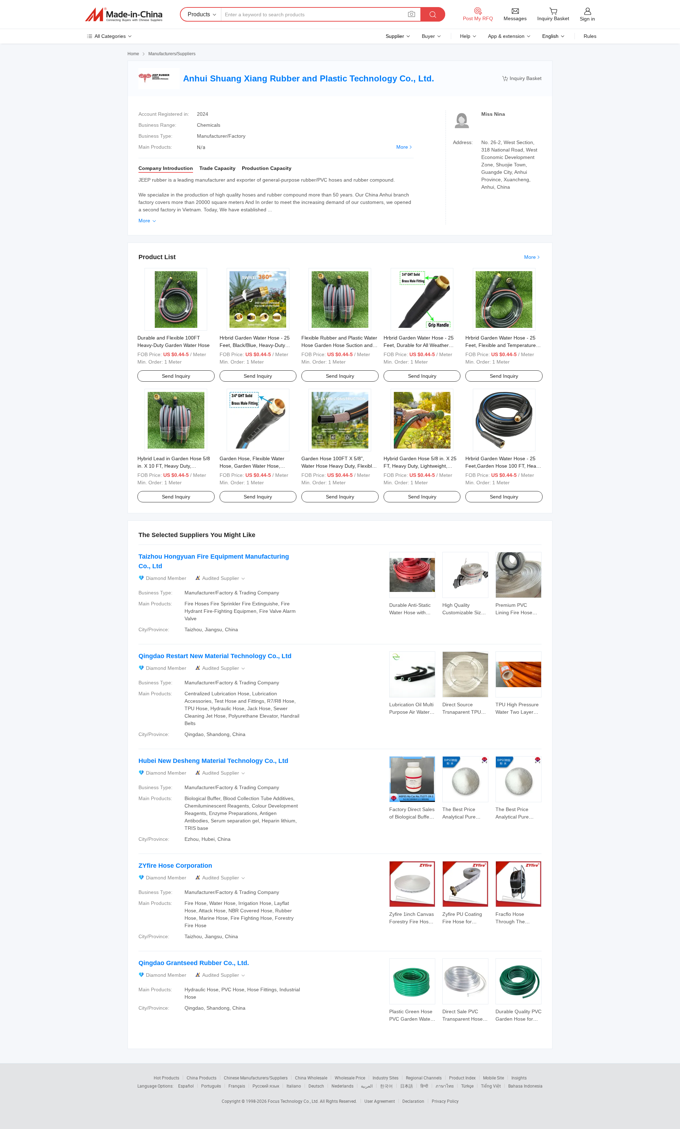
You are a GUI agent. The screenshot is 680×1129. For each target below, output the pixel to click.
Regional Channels (424, 1077)
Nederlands (342, 1086)
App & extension (506, 36)
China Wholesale (311, 1077)
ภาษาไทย (445, 1086)
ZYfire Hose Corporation (175, 865)
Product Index (462, 1077)
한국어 (386, 1086)
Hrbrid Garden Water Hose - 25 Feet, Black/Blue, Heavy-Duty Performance (255, 345)
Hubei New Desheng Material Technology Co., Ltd (213, 760)
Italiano (294, 1086)
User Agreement (379, 1101)
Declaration (413, 1101)
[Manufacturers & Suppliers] (123, 14)
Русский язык (266, 1086)
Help (465, 36)
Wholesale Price (350, 1077)
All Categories (110, 36)
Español (186, 1086)
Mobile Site (493, 1077)
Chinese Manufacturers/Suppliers (256, 1077)
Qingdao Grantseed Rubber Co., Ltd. (193, 963)
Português (211, 1086)
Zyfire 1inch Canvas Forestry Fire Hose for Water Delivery (411, 921)
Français (236, 1086)
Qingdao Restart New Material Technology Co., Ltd (214, 656)
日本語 (406, 1086)
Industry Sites (385, 1077)
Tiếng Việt (491, 1086)
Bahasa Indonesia (525, 1086)
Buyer (428, 36)
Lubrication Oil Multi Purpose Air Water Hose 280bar (411, 712)
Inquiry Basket (522, 78)
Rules (590, 36)
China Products (201, 1077)
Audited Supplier (224, 578)
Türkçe (467, 1086)
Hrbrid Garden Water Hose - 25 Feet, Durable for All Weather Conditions (419, 345)
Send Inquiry (176, 376)
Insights (519, 1077)
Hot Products (166, 1077)
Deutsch (316, 1086)
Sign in (587, 19)
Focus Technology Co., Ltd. (294, 1101)
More (402, 147)
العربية (367, 1086)
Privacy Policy (445, 1101)
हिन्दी (424, 1086)
